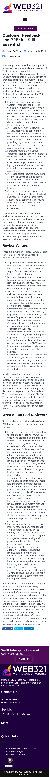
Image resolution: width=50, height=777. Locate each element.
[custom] (8, 714)
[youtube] (23, 714)
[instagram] (13, 714)
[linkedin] (18, 714)
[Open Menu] (25, 19)
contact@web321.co (10, 702)
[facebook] (3, 714)
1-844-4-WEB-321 (9, 699)
